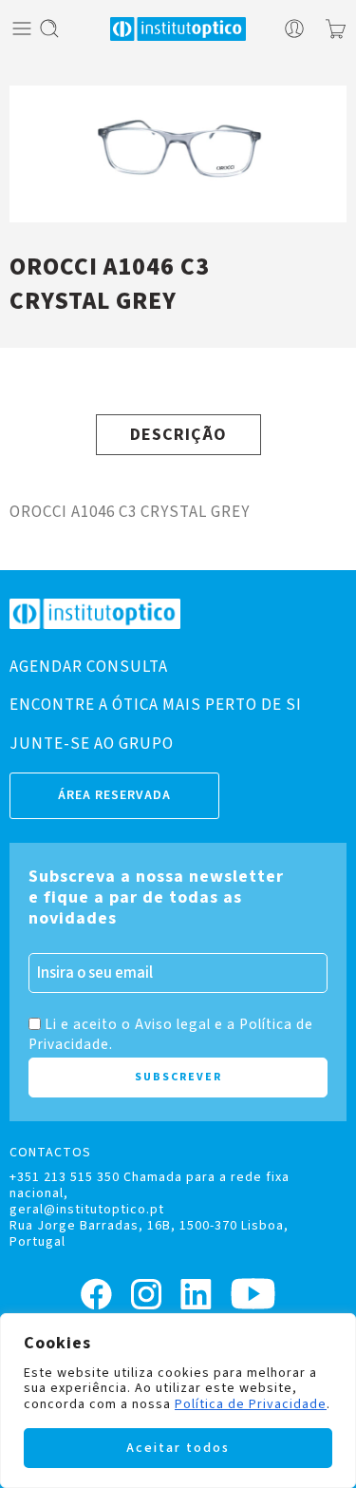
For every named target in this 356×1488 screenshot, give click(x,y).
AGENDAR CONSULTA (88, 667)
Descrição (178, 435)
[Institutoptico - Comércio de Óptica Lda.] (178, 29)
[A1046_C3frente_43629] (178, 154)
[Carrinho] (336, 28)
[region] (178, 1400)
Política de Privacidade (251, 1404)
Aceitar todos (178, 1448)
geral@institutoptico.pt (86, 1209)
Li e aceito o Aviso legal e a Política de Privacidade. (170, 1034)
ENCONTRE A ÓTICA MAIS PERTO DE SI (155, 705)
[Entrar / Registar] (294, 28)
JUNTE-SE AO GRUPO (91, 744)
